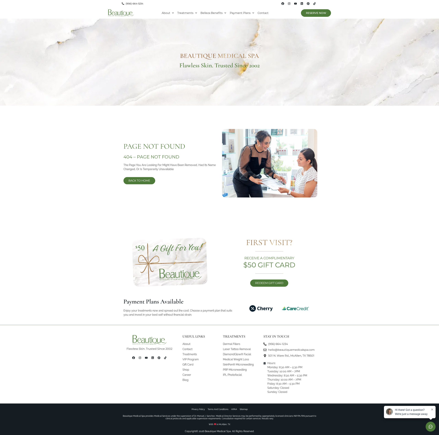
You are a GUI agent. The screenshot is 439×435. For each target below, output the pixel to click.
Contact (263, 13)
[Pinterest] (308, 3)
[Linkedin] (302, 3)
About (166, 13)
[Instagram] (289, 3)
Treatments (185, 13)
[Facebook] (283, 3)
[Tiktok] (314, 3)
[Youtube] (295, 3)
